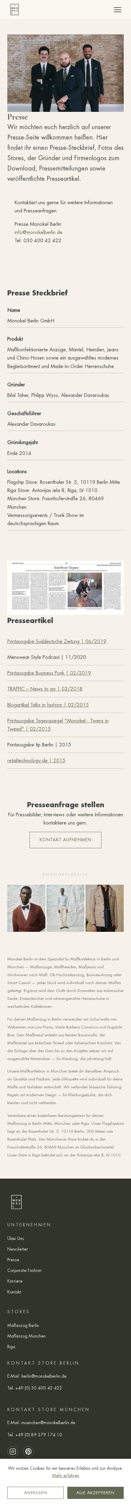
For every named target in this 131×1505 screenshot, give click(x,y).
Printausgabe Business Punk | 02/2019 (49, 673)
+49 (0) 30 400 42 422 (38, 1388)
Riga (11, 1346)
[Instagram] (12, 1451)
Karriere (15, 1281)
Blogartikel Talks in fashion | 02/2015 (48, 705)
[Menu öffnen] (118, 10)
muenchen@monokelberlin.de (48, 1422)
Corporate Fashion (24, 1270)
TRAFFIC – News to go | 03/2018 (45, 689)
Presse (13, 1259)
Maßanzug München (26, 1336)
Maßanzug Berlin (23, 1325)
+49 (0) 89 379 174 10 (38, 1435)
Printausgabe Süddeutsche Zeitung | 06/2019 (56, 641)
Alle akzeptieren (95, 1492)
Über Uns (15, 1238)
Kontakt (14, 1292)
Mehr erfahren (65, 1475)
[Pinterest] (28, 1451)
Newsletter (17, 1249)
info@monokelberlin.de (38, 232)
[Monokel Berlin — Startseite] (14, 9)
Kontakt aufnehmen (65, 839)
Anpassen (35, 1492)
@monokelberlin (65, 874)
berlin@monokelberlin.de (43, 1376)
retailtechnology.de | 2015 (36, 760)
